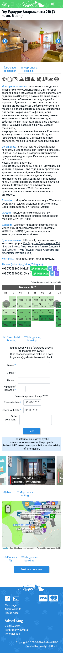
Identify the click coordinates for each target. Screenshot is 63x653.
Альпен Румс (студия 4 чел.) (25, 249)
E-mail (11, 372)
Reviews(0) (11, 559)
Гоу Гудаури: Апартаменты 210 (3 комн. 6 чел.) (28, 14)
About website (13, 609)
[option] (31, 41)
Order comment (11, 418)
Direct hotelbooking (13, 339)
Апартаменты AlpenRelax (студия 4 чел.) (30, 251)
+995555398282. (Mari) (16, 273)
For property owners (16, 629)
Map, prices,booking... (30, 69)
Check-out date (11, 410)
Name (11, 365)
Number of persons (10, 388)
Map (9, 492)
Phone (11, 380)
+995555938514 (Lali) (15, 268)
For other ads (12, 633)
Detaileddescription (10, 69)
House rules (12, 612)
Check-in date (12, 402)
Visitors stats (12, 626)
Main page (11, 605)
